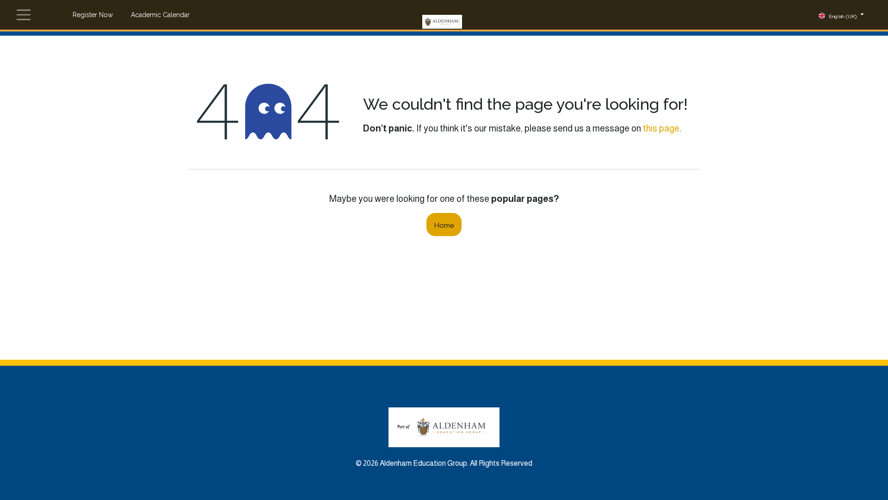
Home (444, 224)
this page (661, 128)
